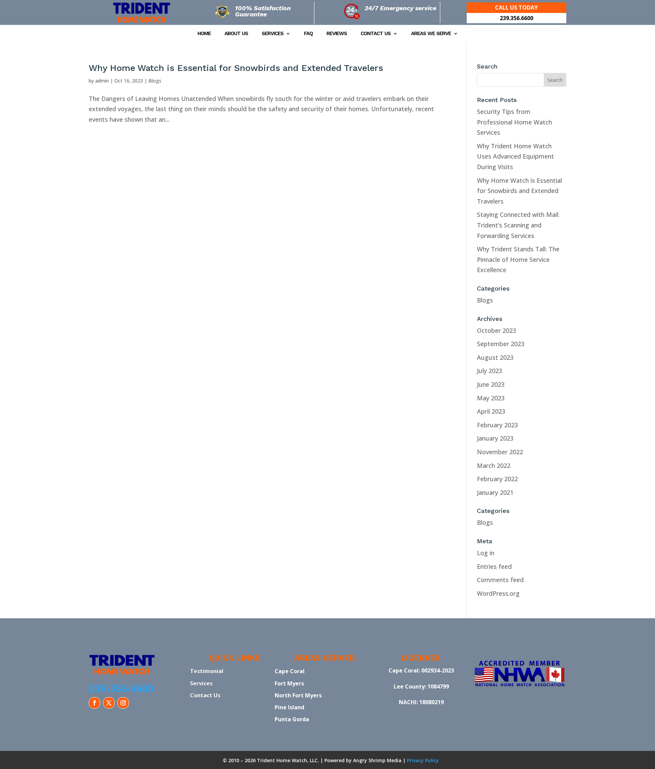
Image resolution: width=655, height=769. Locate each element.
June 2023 (491, 384)
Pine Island (289, 707)
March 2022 (493, 465)
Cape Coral (290, 671)
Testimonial (206, 671)
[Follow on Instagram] (123, 703)
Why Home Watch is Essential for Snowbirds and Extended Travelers (236, 68)
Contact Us (376, 33)
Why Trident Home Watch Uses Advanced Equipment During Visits (515, 156)
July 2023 (489, 371)
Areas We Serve (431, 33)
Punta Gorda (292, 719)
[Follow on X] (109, 703)
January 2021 (495, 492)
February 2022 (497, 479)
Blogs (154, 80)
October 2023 (496, 330)
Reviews (336, 33)
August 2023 (495, 357)
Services (272, 33)
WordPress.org (498, 593)
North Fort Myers (298, 695)
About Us (236, 33)
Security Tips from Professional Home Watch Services (514, 121)
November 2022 (500, 452)
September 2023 (500, 344)
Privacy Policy (423, 760)
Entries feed (494, 566)
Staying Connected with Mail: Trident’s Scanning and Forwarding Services (518, 224)
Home (204, 33)
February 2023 (497, 425)
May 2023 (491, 398)
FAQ (308, 33)
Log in (485, 553)
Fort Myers (289, 683)
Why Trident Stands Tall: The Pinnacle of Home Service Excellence (518, 259)
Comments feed (500, 580)
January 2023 (495, 438)
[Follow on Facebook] (94, 703)
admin (102, 80)
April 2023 (491, 411)
